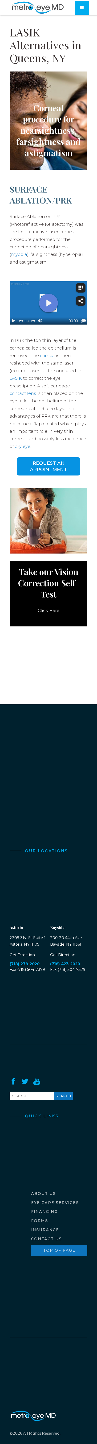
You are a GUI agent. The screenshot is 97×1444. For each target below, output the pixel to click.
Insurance (45, 1230)
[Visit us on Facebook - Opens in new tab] (13, 1081)
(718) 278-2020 (25, 964)
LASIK (16, 378)
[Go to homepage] (37, 7)
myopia (19, 254)
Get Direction (22, 955)
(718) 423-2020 (65, 964)
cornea (47, 355)
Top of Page (59, 1250)
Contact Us (46, 1239)
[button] (82, 8)
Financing (44, 1211)
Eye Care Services (55, 1203)
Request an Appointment (48, 466)
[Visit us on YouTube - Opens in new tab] (36, 1081)
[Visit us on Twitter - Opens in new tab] (24, 1081)
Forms (39, 1221)
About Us (43, 1193)
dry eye (22, 446)
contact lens (23, 393)
